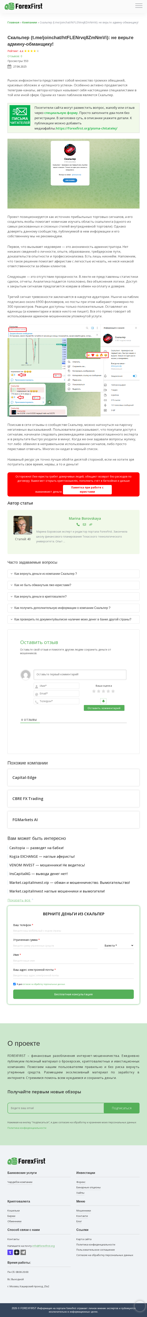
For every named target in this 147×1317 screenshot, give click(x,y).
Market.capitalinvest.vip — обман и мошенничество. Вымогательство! (69, 882)
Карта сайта (83, 1239)
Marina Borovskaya (85, 518)
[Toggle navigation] (138, 5)
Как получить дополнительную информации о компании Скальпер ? (62, 607)
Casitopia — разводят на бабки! (36, 847)
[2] (98, 691)
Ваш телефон (23, 925)
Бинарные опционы (88, 1187)
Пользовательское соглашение (95, 1249)
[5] (113, 691)
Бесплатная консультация (73, 994)
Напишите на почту (31, 1246)
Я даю (41, 984)
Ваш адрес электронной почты (34, 969)
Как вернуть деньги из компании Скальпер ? (45, 573)
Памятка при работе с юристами (87, 489)
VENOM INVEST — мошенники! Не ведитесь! (47, 865)
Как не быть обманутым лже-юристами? (42, 585)
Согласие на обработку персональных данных (104, 1255)
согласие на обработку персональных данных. (44, 984)
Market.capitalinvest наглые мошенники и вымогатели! (57, 891)
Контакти (82, 1216)
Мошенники (83, 1210)
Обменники (14, 1221)
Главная (13, 22)
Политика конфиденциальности (26, 1128)
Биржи (11, 1216)
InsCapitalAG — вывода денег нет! (38, 873)
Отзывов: (13, 56)
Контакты (13, 1239)
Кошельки (13, 1210)
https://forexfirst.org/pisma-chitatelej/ (87, 128)
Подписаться (122, 1108)
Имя (17, 955)
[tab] (73, 574)
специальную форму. (61, 113)
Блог (79, 1221)
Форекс (80, 1182)
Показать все (19, 900)
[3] (103, 691)
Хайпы (80, 1192)
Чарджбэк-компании (19, 1182)
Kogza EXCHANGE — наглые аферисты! (42, 856)
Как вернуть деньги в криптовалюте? (40, 596)
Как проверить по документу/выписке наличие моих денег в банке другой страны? (72, 619)
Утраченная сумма (26, 940)
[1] (93, 691)
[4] (108, 691)
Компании (29, 22)
